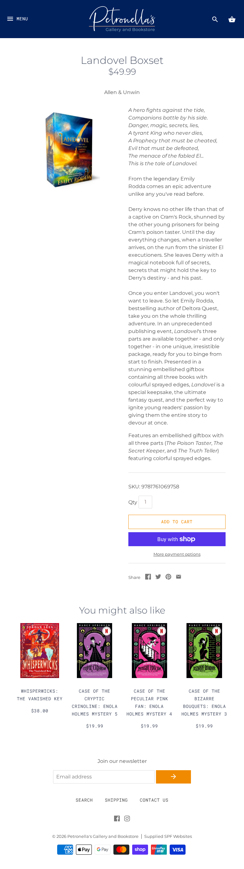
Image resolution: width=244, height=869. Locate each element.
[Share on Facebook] (148, 578)
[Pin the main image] (168, 578)
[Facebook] (117, 820)
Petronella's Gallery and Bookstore (103, 836)
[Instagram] (127, 820)
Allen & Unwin (122, 92)
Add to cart (177, 522)
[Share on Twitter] (158, 578)
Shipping (116, 800)
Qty (132, 502)
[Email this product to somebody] (178, 578)
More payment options (176, 554)
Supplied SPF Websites (168, 836)
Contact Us (154, 800)
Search (84, 800)
